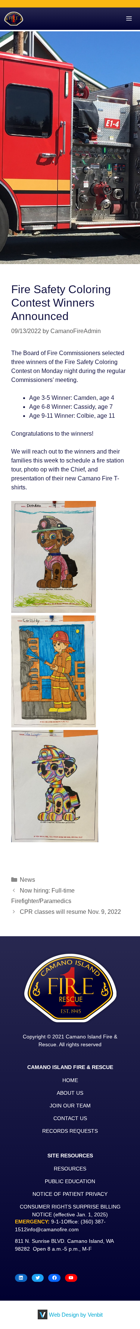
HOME (70, 1080)
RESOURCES (70, 1169)
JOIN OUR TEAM (70, 1106)
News (27, 880)
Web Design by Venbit (76, 1314)
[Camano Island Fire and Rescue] (14, 18)
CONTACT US (70, 1118)
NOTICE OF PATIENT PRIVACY (70, 1194)
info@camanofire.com (53, 1229)
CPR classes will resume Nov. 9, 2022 (70, 912)
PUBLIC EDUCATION (70, 1181)
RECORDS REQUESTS (70, 1131)
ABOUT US (70, 1093)
